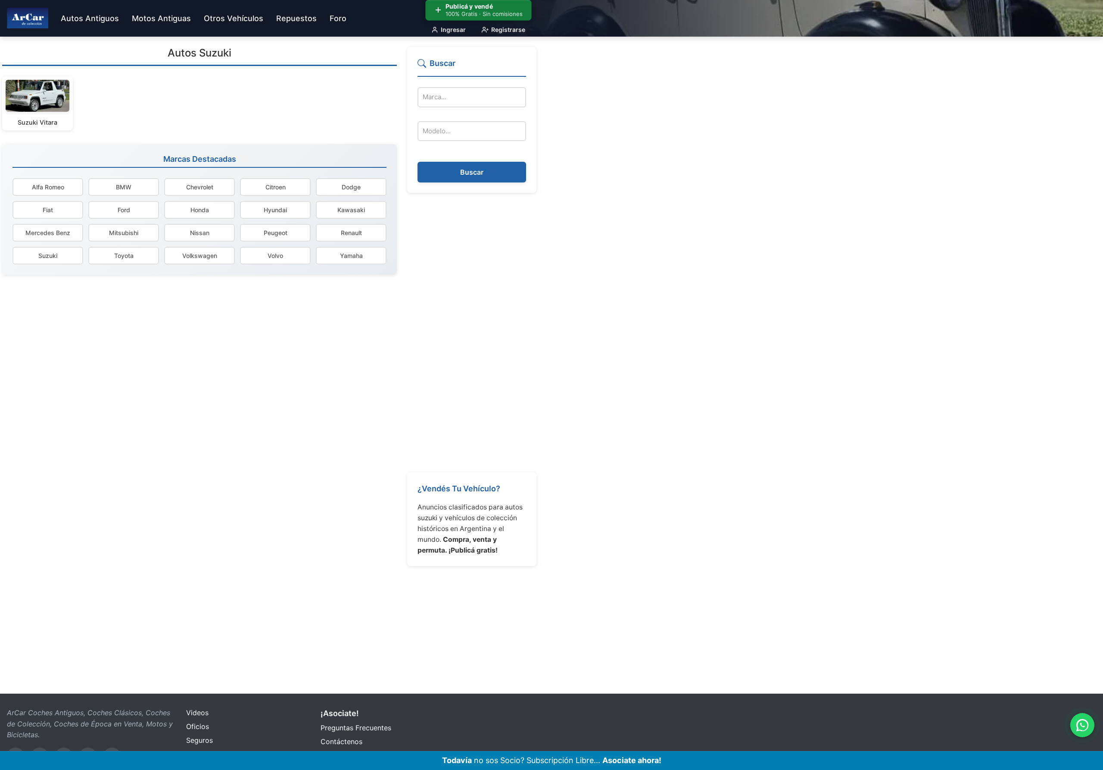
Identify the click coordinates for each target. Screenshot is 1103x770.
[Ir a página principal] (27, 18)
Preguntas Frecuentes (356, 727)
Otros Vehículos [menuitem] (233, 18)
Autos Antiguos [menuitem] (90, 18)
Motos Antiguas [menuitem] (161, 18)
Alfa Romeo (48, 187)
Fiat (48, 210)
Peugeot (275, 232)
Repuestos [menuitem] (296, 18)
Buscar (471, 172)
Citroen (275, 187)
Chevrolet (199, 187)
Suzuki (47, 255)
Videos (197, 712)
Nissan (199, 232)
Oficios (197, 726)
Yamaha (351, 255)
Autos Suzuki (199, 53)
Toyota (124, 255)
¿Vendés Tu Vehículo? (459, 488)
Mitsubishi (123, 232)
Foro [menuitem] (338, 18)
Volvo (275, 255)
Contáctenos (341, 741)
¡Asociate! (340, 713)
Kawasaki (351, 210)
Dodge (351, 187)
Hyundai (275, 210)
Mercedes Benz (47, 232)
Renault (351, 232)
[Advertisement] (471, 332)
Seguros (199, 740)
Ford (124, 210)
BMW (123, 187)
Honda (199, 210)
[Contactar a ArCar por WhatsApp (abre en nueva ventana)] (1082, 725)
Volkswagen (199, 255)
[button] (472, 67)
